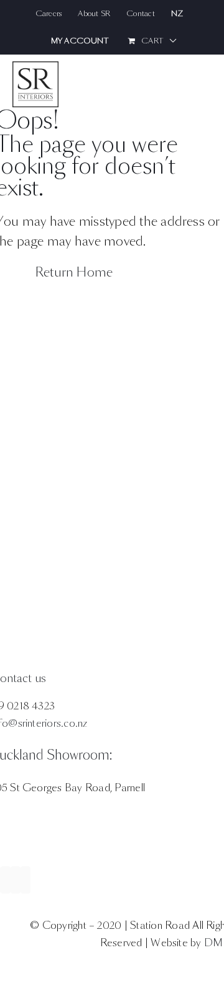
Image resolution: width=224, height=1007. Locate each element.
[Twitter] (16, 880)
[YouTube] (25, 880)
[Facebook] (6, 880)
